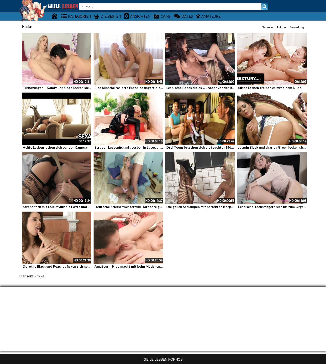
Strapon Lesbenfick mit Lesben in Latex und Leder (133, 147)
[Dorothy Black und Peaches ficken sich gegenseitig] (56, 238)
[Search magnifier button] (264, 6)
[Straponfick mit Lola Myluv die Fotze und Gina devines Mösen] (56, 178)
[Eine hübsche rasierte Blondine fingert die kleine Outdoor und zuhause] (128, 59)
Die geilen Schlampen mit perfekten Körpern (201, 207)
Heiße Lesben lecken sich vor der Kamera (55, 147)
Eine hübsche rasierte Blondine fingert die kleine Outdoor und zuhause (150, 88)
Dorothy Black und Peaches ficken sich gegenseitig (62, 266)
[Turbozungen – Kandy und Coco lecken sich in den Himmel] (56, 59)
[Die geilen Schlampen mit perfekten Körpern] (200, 178)
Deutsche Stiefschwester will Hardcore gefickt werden (138, 207)
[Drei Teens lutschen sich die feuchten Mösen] (200, 119)
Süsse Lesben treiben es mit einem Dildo (270, 88)
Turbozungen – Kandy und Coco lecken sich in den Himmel (68, 88)
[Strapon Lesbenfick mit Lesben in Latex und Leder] (128, 119)
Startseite (26, 276)
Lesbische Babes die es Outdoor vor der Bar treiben (207, 88)
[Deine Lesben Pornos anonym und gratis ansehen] (33, 10)
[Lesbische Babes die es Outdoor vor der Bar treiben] (200, 59)
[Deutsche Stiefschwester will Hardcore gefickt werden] (128, 178)
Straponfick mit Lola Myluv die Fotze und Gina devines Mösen (71, 207)
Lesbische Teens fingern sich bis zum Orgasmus (275, 207)
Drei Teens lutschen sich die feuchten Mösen (201, 147)
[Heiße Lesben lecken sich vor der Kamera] (56, 119)
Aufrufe (281, 27)
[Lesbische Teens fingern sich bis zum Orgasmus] (272, 178)
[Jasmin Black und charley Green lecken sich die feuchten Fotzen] (272, 119)
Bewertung (297, 27)
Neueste (267, 27)
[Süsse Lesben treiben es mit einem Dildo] (272, 59)
